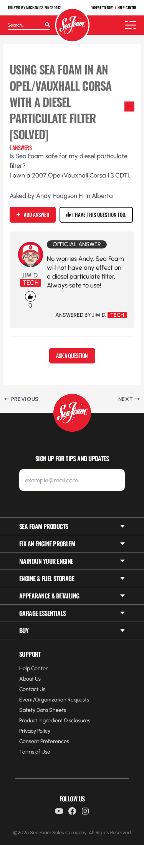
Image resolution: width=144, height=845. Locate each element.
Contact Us (32, 689)
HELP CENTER (127, 8)
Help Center (33, 668)
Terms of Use (34, 752)
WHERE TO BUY (102, 8)
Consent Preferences (44, 741)
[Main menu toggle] (130, 25)
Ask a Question (72, 356)
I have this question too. (98, 214)
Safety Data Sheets (42, 710)
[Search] (47, 25)
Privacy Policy (34, 731)
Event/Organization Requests (54, 699)
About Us (30, 679)
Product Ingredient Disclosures (54, 720)
